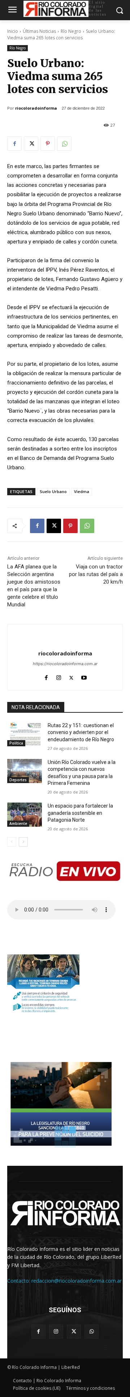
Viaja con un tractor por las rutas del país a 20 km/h (96, 574)
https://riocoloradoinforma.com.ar (65, 663)
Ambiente (18, 823)
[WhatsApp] (64, 143)
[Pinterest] (47, 143)
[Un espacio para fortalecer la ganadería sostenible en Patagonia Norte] (24, 815)
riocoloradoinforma (36, 108)
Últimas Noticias (39, 31)
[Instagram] (58, 676)
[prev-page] (11, 842)
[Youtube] (84, 676)
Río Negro (71, 31)
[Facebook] (14, 143)
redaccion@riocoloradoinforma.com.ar (76, 1280)
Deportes (18, 779)
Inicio (12, 31)
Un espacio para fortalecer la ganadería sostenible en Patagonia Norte (80, 813)
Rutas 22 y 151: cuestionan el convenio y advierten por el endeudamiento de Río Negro (81, 732)
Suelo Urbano (53, 491)
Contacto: (19, 1280)
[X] (31, 143)
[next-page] (23, 842)
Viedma (81, 491)
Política (16, 743)
